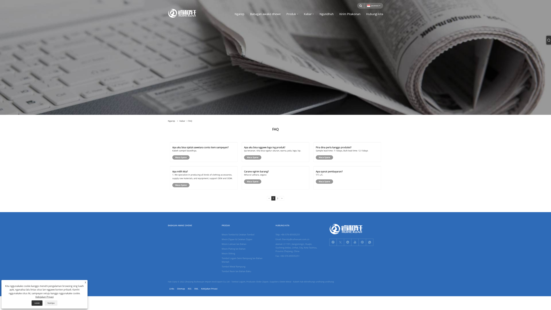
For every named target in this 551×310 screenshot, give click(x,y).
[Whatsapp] (369, 242)
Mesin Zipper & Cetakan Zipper (237, 239)
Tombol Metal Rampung (233, 266)
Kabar (182, 121)
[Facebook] (333, 242)
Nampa (51, 303)
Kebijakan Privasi (209, 288)
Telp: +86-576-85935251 (288, 234)
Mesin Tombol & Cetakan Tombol (238, 234)
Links (171, 288)
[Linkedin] (347, 242)
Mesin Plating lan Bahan (234, 248)
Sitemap (181, 288)
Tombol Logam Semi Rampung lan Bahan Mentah (242, 260)
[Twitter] (340, 242)
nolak (37, 303)
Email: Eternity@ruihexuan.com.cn (292, 239)
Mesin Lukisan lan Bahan (234, 244)
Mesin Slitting (228, 253)
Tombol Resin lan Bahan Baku (236, 271)
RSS (189, 288)
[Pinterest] (362, 242)
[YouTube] (355, 242)
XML (196, 288)
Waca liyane (181, 157)
